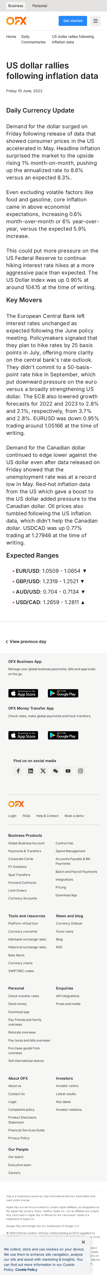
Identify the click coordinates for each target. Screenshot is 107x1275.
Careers (14, 1173)
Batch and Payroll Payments (76, 872)
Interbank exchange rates (27, 939)
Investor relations (69, 1110)
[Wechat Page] (55, 771)
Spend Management (70, 851)
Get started (72, 21)
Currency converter (23, 931)
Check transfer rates (23, 996)
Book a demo (74, 816)
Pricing (61, 887)
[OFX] (16, 21)
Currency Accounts (22, 898)
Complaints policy (21, 1110)
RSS (59, 947)
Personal (39, 5)
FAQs (26, 816)
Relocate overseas (22, 1032)
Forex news (64, 931)
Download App (66, 895)
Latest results (66, 1094)
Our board (15, 1157)
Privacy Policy (19, 1138)
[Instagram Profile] (80, 771)
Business (15, 5)
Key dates (63, 1102)
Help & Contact (47, 816)
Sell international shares (26, 1061)
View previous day (27, 641)
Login (12, 816)
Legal (12, 1102)
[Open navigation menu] (95, 21)
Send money (17, 1004)
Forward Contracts (22, 883)
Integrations (64, 879)
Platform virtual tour (23, 923)
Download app (18, 1012)
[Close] (83, 1242)
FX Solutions (17, 867)
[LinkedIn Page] (30, 771)
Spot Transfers (19, 875)
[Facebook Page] (18, 771)
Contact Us (16, 1094)
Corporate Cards (20, 859)
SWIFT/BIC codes (21, 971)
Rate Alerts (16, 955)
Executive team (19, 1165)
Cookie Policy (26, 1269)
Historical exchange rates (27, 947)
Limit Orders (17, 890)
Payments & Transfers (24, 851)
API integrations (67, 996)
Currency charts (20, 963)
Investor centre (67, 1086)
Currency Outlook (69, 923)
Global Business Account (26, 843)
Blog (59, 939)
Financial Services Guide (26, 1130)
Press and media (68, 1004)
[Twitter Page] (43, 771)
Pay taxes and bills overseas (29, 1040)
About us (14, 1086)
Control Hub (64, 843)
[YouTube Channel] (68, 771)
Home (11, 36)
